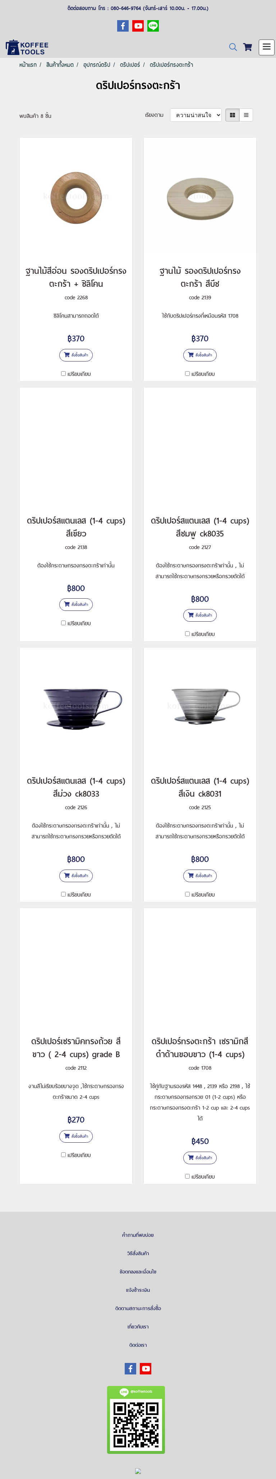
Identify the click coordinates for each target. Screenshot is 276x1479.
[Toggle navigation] (267, 47)
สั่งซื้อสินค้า (79, 355)
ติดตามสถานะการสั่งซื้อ (138, 1308)
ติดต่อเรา (138, 1345)
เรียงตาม (157, 114)
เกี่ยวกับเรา (138, 1327)
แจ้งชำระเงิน (138, 1290)
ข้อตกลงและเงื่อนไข (138, 1272)
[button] (231, 47)
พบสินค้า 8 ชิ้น (35, 115)
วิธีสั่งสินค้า (138, 1253)
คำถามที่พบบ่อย (138, 1235)
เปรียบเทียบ (79, 373)
